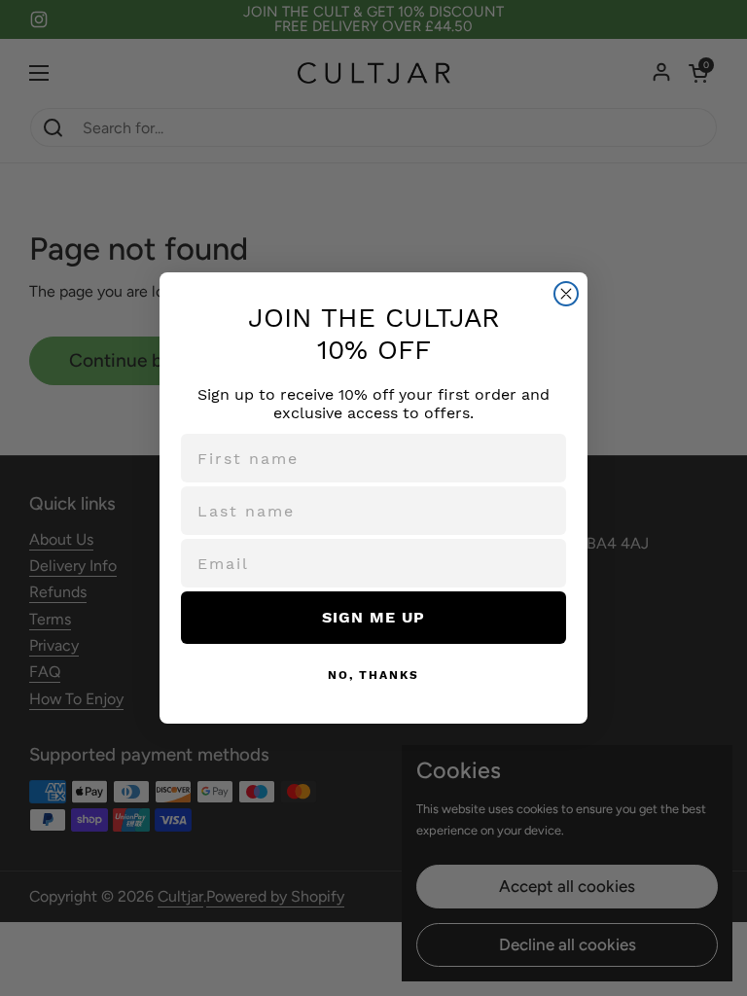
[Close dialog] (566, 293)
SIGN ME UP (373, 617)
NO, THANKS (373, 675)
